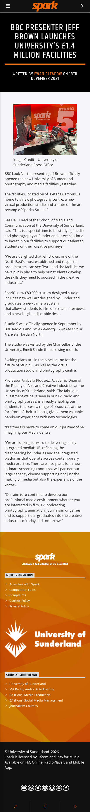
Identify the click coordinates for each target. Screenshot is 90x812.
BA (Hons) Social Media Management (36, 700)
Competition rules (22, 590)
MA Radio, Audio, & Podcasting (31, 689)
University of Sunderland (27, 684)
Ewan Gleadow (48, 74)
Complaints (17, 595)
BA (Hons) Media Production (29, 695)
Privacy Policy (19, 606)
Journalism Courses (23, 706)
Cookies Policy (19, 600)
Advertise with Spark (24, 584)
